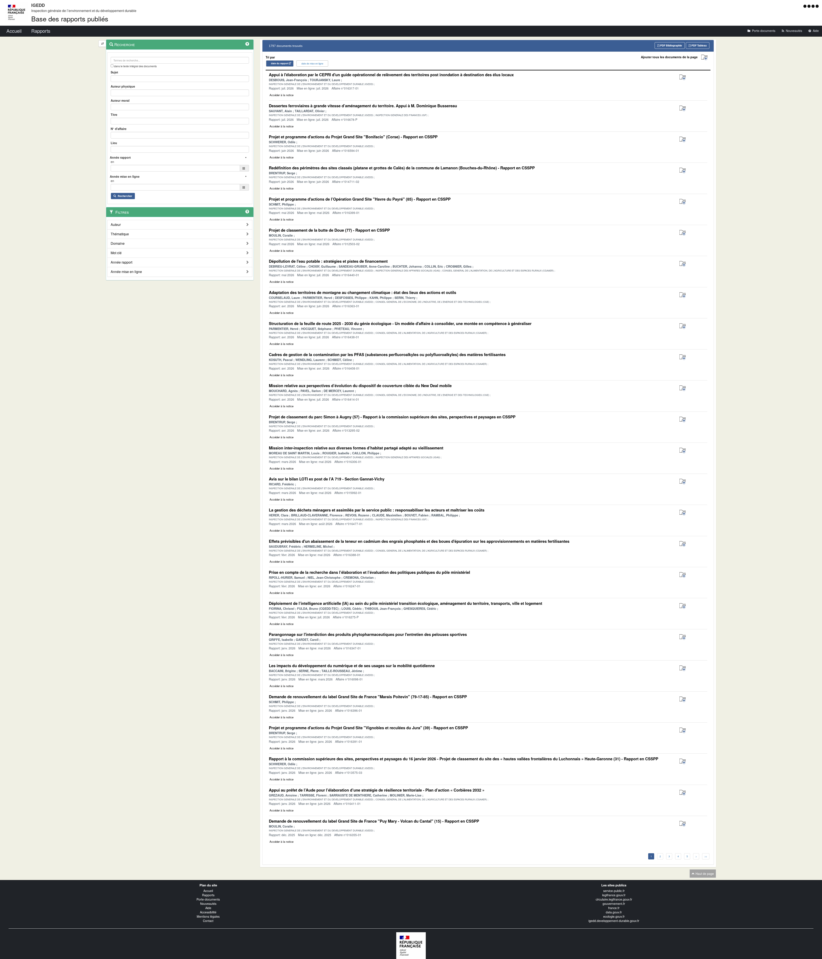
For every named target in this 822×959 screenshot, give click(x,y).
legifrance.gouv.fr (613, 895)
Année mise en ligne (126, 271)
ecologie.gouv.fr (614, 916)
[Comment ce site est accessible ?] (805, 6)
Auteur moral (120, 100)
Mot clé (116, 253)
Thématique (120, 234)
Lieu (114, 143)
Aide (208, 908)
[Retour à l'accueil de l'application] (411, 945)
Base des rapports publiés (69, 18)
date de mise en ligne (312, 63)
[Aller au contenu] (809, 6)
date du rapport (280, 63)
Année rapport (121, 262)
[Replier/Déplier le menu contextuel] (102, 43)
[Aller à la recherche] (814, 6)
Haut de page (704, 873)
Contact (208, 921)
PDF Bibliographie (671, 45)
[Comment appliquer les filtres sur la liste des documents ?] (247, 211)
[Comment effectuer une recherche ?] (247, 44)
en (112, 162)
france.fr (613, 908)
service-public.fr (614, 891)
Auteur (116, 224)
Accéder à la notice (281, 95)
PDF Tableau (699, 45)
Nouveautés (208, 903)
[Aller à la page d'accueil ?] (817, 6)
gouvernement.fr (614, 903)
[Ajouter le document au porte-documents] (682, 77)
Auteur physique (123, 86)
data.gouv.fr (614, 912)
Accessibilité (208, 912)
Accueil (208, 891)
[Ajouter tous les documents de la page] (704, 57)
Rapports (208, 895)
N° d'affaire (119, 129)
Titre (114, 114)
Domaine (118, 243)
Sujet (114, 72)
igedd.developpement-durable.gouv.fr (613, 921)
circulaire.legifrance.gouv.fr (614, 899)
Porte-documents (208, 899)
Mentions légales (208, 916)
